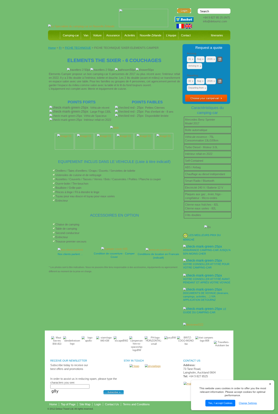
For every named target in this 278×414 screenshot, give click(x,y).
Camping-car (71, 35)
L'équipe (171, 35)
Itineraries (217, 35)
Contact (186, 35)
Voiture (97, 35)
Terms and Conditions (136, 404)
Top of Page (68, 404)
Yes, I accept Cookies (220, 403)
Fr (60, 47)
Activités (129, 35)
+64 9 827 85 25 (213, 17)
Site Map (84, 404)
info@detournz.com (215, 21)
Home (54, 35)
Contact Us (112, 404)
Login (97, 404)
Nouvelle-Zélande (150, 35)
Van (86, 35)
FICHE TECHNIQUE (78, 47)
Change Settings (248, 403)
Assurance (113, 35)
